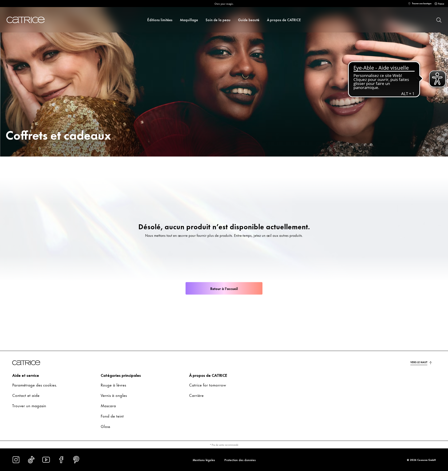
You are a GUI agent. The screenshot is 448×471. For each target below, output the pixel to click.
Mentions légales (204, 459)
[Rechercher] (438, 19)
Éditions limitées (159, 19)
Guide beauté (248, 19)
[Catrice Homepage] (31, 19)
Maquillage (189, 19)
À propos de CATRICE (284, 19)
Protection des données (240, 459)
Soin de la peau (218, 19)
